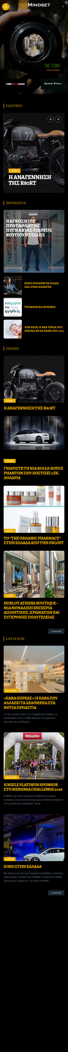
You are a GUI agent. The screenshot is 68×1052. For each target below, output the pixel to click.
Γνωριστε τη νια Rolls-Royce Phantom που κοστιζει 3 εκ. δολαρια (31, 171)
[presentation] (51, 119)
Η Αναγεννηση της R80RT (29, 408)
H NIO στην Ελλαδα (22, 866)
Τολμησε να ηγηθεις (40, 307)
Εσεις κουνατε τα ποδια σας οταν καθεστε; (41, 285)
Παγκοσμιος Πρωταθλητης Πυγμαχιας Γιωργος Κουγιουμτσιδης (29, 228)
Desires (14, 153)
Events (9, 859)
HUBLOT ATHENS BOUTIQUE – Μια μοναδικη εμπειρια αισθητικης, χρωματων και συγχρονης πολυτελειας (31, 610)
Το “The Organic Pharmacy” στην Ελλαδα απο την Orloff (34, 540)
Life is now (11, 777)
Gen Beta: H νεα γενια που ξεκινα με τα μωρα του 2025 (44, 329)
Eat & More (11, 691)
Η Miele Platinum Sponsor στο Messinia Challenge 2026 (33, 787)
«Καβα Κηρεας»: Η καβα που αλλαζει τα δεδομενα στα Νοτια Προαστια (31, 702)
